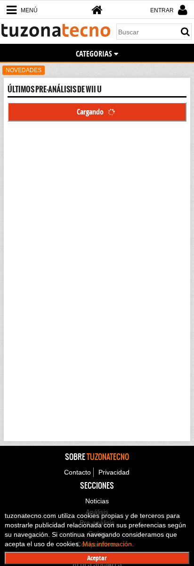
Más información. (108, 544)
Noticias (97, 501)
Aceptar (97, 557)
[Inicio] (96, 10)
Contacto (77, 472)
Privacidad (113, 472)
